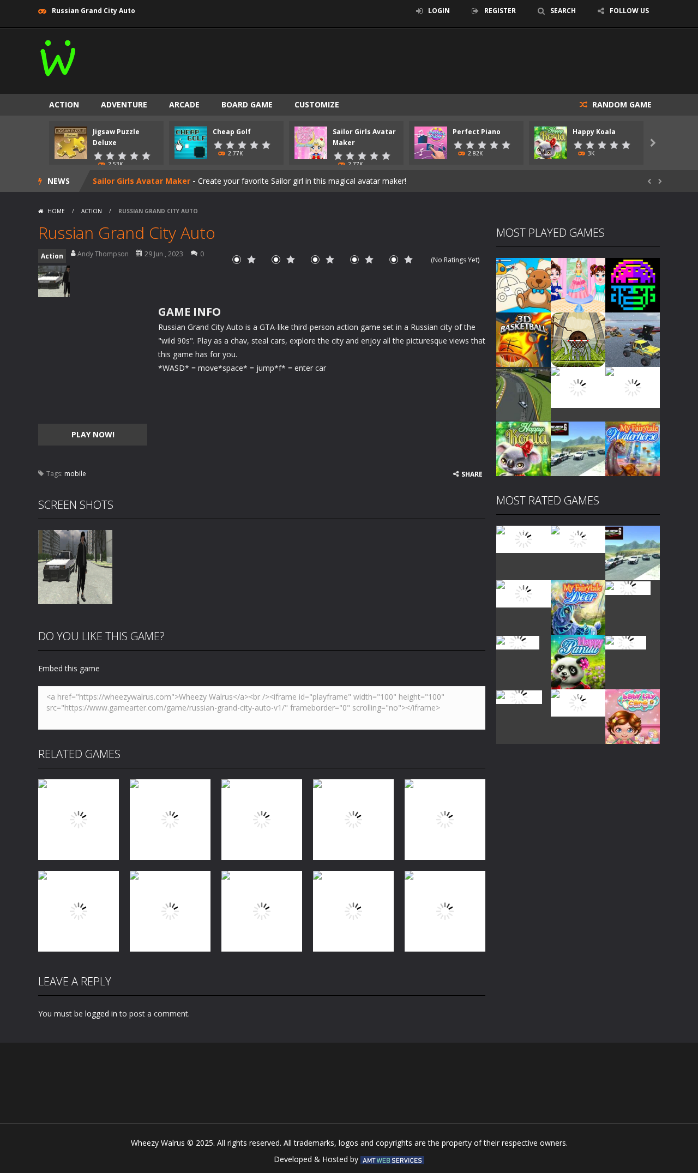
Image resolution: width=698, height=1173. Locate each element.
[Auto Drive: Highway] (523, 593)
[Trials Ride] (628, 587)
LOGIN (439, 10)
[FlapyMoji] (517, 641)
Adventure (124, 104)
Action (64, 104)
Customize (316, 104)
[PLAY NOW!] (71, 142)
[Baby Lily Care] (632, 716)
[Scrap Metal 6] (578, 448)
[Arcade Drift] (523, 393)
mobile (75, 473)
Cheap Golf (232, 131)
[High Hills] (625, 641)
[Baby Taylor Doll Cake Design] (578, 284)
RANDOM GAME (621, 104)
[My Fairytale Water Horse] (632, 448)
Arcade (184, 104)
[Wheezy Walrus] (58, 56)
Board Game (247, 104)
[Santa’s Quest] (523, 538)
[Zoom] (75, 566)
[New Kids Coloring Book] (523, 284)
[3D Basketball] (523, 339)
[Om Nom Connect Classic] (632, 386)
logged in (101, 1013)
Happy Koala (594, 131)
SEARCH (563, 10)
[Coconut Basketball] (578, 339)
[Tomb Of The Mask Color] (632, 284)
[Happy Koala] (523, 448)
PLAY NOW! (93, 434)
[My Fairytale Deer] (578, 606)
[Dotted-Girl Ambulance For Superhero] (578, 386)
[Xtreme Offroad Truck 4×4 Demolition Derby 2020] (632, 339)
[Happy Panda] (578, 661)
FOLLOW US (629, 10)
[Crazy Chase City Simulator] (578, 702)
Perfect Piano (477, 131)
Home (56, 211)
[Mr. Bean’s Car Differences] (578, 538)
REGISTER (500, 10)
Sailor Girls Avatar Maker (141, 181)
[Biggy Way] (519, 696)
